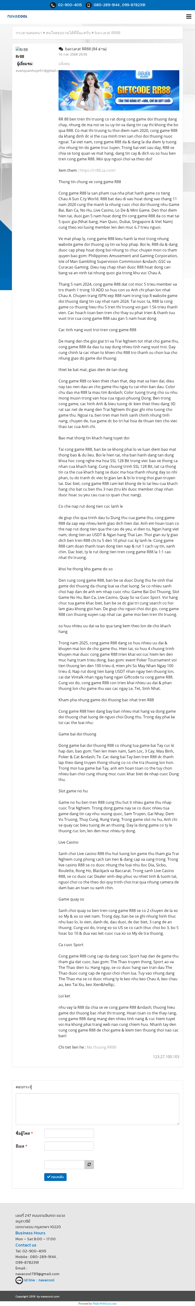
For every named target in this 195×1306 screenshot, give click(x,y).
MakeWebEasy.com (105, 1303)
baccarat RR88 (107, 32)
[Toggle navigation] (189, 17)
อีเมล (21, 1146)
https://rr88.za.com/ (98, 170)
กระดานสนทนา (29, 32)
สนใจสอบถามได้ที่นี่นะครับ (68, 32)
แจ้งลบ (64, 63)
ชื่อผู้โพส (24, 1133)
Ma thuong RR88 (101, 1047)
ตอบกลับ (57, 1177)
